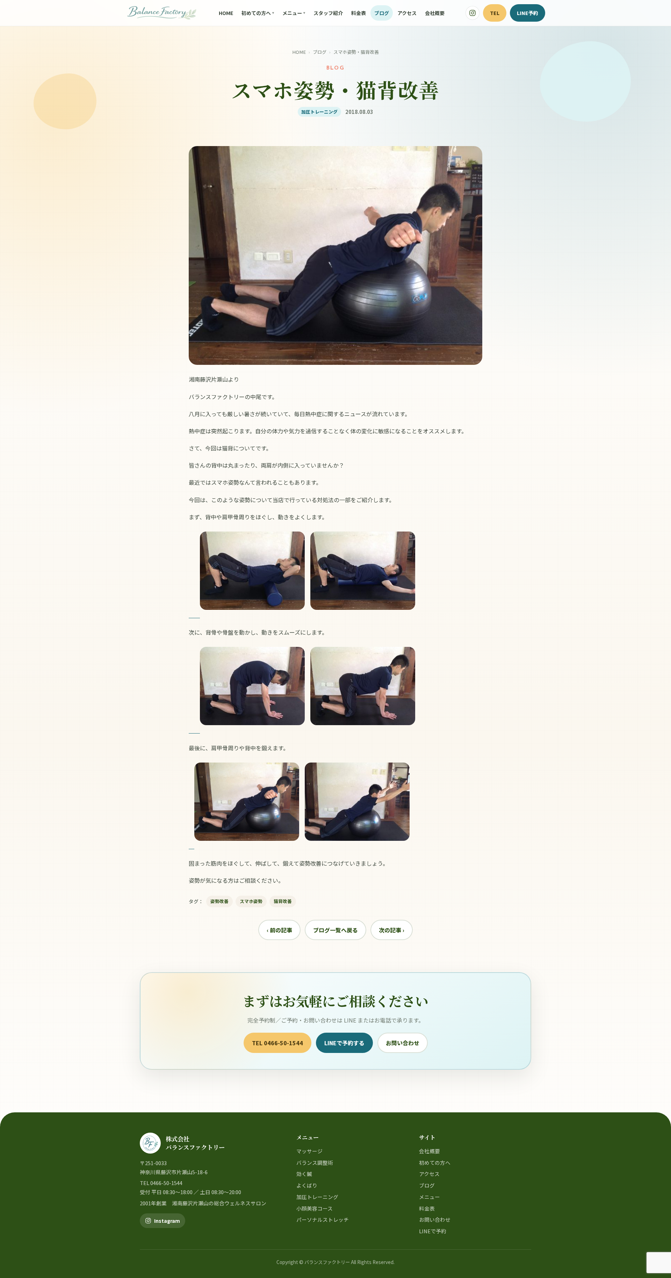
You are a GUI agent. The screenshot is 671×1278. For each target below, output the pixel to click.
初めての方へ (256, 12)
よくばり (306, 1185)
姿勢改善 (219, 901)
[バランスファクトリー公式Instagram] (472, 13)
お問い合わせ (402, 1043)
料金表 (358, 12)
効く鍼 (304, 1173)
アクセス (407, 12)
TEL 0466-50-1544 (277, 1043)
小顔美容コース (314, 1208)
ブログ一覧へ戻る (335, 930)
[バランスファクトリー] (161, 13)
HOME (226, 12)
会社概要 (435, 12)
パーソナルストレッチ (322, 1219)
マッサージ (309, 1151)
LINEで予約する (344, 1043)
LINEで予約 (432, 1231)
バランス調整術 (314, 1162)
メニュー (292, 12)
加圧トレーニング (317, 1196)
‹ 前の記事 (279, 930)
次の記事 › (391, 930)
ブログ (381, 12)
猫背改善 (283, 901)
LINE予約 (527, 12)
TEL (494, 12)
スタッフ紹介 (328, 12)
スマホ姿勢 (251, 901)
